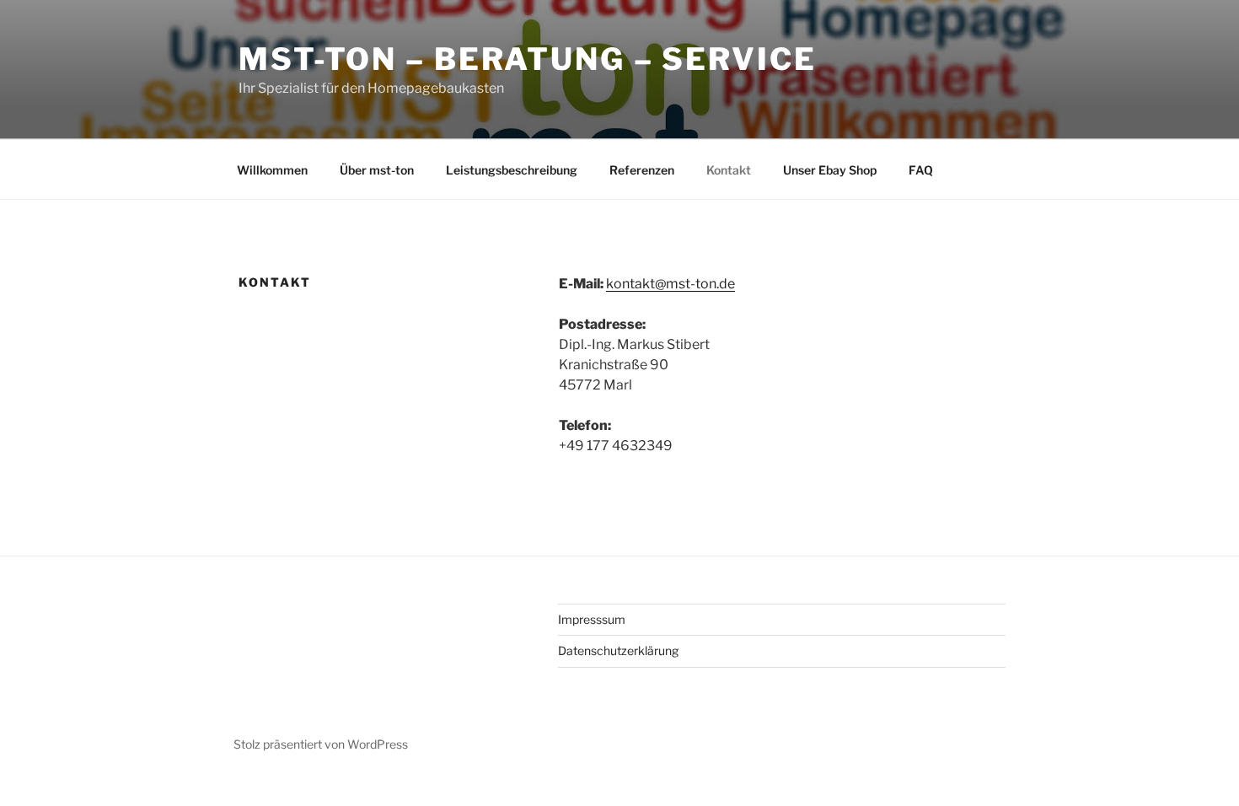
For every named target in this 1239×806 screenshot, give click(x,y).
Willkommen (272, 170)
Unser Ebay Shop (830, 170)
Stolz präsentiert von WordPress (320, 744)
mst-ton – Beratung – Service (528, 59)
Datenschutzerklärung (618, 650)
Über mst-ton (377, 170)
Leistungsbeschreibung (511, 170)
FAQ (921, 170)
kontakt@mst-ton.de (670, 284)
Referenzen (641, 170)
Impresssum (591, 619)
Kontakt (728, 170)
